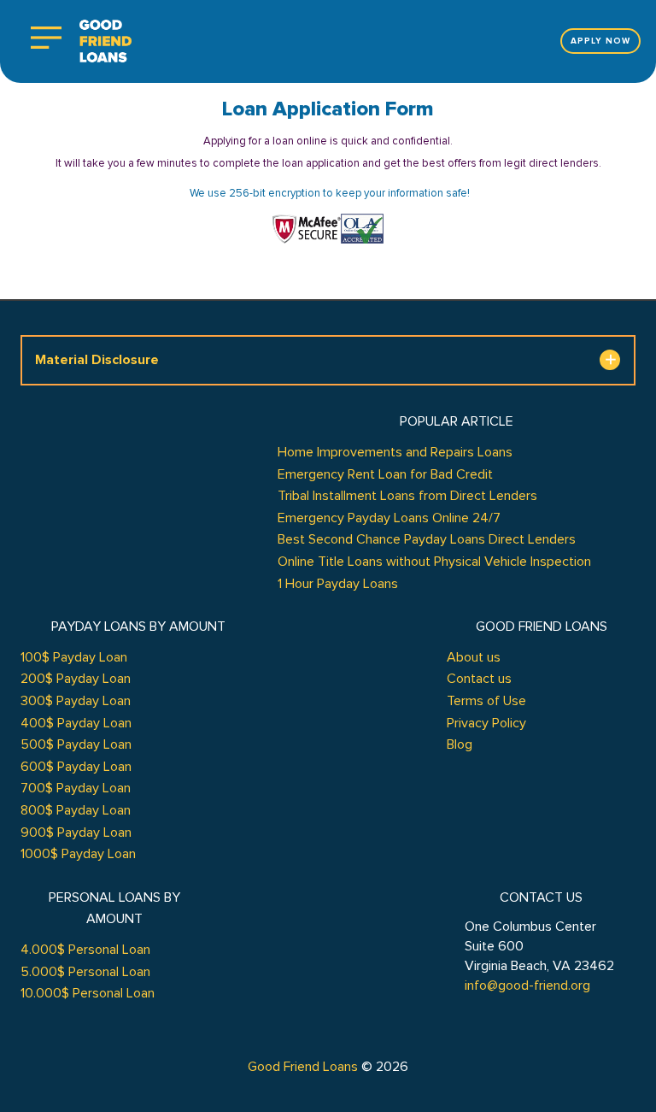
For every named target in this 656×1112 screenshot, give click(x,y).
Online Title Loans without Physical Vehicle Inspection (434, 561)
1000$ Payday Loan (78, 853)
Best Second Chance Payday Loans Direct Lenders (427, 539)
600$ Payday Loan (76, 766)
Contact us (479, 678)
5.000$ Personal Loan (85, 971)
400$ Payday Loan (76, 723)
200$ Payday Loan (75, 678)
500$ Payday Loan (76, 744)
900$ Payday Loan (76, 832)
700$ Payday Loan (75, 788)
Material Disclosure (97, 359)
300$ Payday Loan (75, 700)
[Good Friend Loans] (105, 41)
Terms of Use (486, 700)
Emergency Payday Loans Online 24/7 (389, 518)
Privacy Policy (486, 723)
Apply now (600, 41)
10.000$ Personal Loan (87, 993)
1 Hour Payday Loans (338, 583)
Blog (459, 744)
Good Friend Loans (303, 1066)
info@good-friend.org (527, 985)
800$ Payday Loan (75, 810)
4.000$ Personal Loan (85, 949)
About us (474, 657)
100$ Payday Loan (73, 657)
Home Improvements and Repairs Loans (395, 452)
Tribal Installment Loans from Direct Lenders (407, 495)
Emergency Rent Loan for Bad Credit (385, 474)
